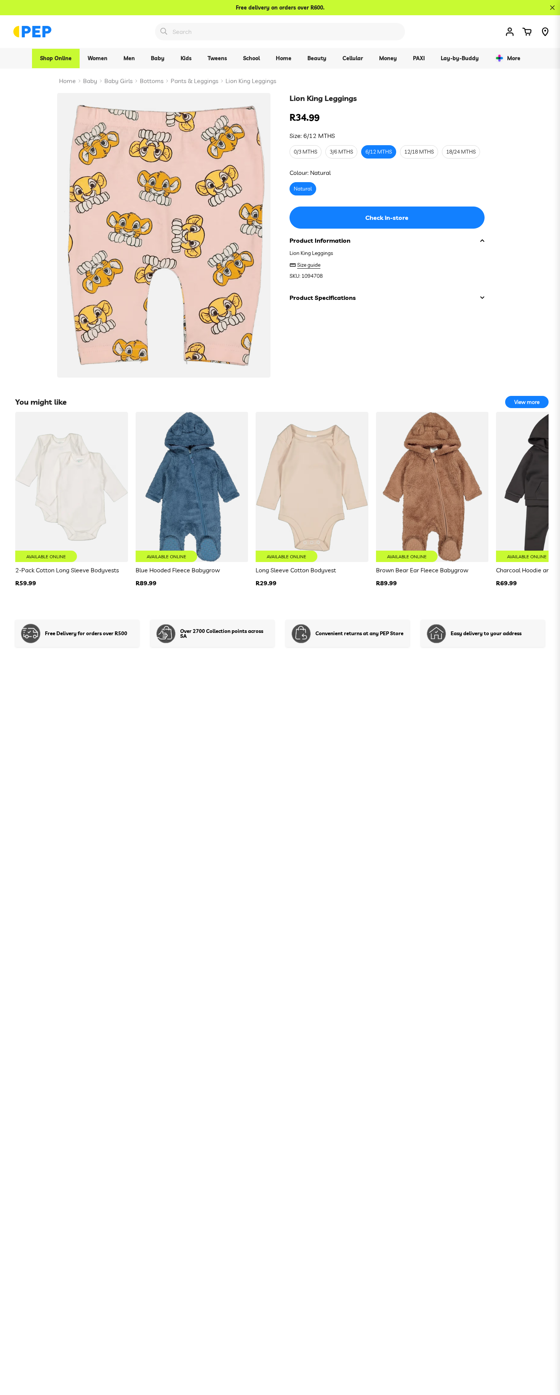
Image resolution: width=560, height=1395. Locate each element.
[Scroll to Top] (545, 1353)
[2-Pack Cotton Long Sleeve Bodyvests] (71, 487)
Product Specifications (323, 297)
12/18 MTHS (419, 152)
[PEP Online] (32, 31)
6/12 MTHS (378, 152)
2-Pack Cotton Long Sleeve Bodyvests (67, 570)
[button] (527, 31)
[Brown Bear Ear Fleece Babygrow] (432, 487)
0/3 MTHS (305, 152)
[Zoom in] (254, 109)
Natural (303, 189)
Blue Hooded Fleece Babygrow (178, 570)
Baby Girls (118, 81)
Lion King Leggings (251, 81)
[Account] (509, 31)
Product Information (320, 240)
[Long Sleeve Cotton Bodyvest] (312, 487)
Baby (90, 81)
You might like (41, 402)
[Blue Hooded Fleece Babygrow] (192, 487)
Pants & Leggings (194, 81)
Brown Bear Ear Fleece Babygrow (422, 570)
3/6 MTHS (341, 152)
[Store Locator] (545, 31)
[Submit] (164, 31)
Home (67, 81)
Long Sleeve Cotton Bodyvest (296, 570)
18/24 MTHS (461, 152)
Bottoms (151, 81)
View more (526, 402)
